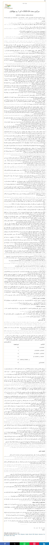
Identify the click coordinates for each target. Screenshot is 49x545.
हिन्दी (33, 534)
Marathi (30, 534)
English (27, 534)
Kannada (16, 534)
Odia (11, 535)
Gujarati (7, 535)
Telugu (13, 535)
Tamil (19, 534)
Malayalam (23, 534)
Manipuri (36, 534)
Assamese (41, 534)
